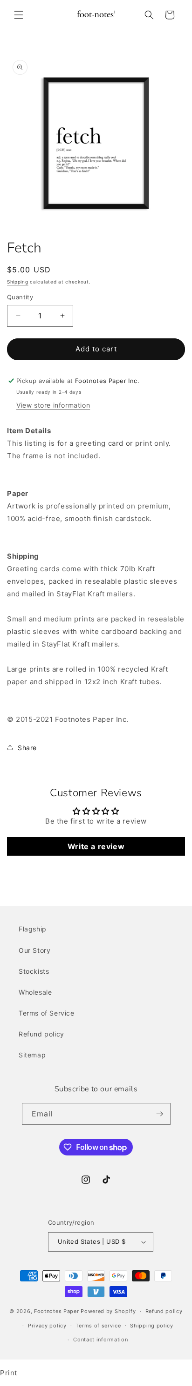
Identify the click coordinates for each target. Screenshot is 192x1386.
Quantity (20, 297)
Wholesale (35, 992)
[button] (18, 15)
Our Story (34, 950)
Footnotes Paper (56, 1311)
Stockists (34, 971)
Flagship (33, 929)
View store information (53, 405)
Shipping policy (151, 1325)
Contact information (100, 1339)
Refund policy (41, 1034)
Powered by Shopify (108, 1311)
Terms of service (98, 1325)
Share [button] (27, 748)
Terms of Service (47, 1013)
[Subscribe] (160, 1114)
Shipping (17, 281)
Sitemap (32, 1055)
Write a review (96, 846)
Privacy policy (47, 1325)
